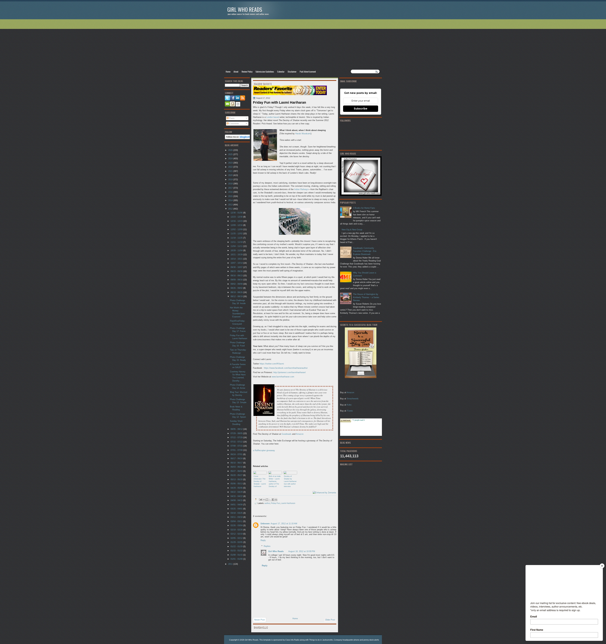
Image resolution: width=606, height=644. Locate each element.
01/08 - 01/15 (237, 555)
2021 (230, 171)
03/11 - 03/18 (237, 517)
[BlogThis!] (267, 499)
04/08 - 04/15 (237, 500)
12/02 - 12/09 (237, 229)
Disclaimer (292, 71)
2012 (230, 209)
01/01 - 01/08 (237, 559)
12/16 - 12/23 (237, 221)
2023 (230, 163)
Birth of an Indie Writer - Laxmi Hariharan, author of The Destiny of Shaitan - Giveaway (275, 481)
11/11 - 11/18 (237, 242)
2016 (230, 192)
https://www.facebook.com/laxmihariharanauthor (286, 368)
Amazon (350, 392)
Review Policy (247, 71)
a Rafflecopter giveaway (264, 450)
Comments (234, 123)
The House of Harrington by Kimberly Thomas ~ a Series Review (366, 297)
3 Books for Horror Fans (364, 208)
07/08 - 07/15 (237, 446)
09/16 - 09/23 (237, 275)
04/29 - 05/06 (237, 488)
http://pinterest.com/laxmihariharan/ (289, 372)
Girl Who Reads (244, 9)
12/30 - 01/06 (237, 213)
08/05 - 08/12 (237, 429)
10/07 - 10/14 (237, 263)
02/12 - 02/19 (237, 534)
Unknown (265, 523)
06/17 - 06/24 (237, 458)
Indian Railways (301, 189)
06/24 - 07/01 (237, 454)
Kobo (349, 405)
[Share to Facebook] (273, 499)
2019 (230, 179)
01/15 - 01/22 (237, 550)
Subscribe (360, 108)
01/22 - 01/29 (237, 546)
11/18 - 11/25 (237, 238)
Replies (267, 546)
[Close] (602, 565)
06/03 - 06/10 (237, 467)
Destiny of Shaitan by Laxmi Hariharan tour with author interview (290, 481)
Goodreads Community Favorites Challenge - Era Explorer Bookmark (364, 251)
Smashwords (353, 398)
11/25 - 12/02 (237, 233)
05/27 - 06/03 (237, 471)
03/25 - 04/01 (237, 509)
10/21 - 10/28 (237, 254)
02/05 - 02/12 (237, 538)
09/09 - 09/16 (237, 279)
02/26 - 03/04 (237, 525)
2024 (230, 158)
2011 (230, 564)
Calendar (281, 71)
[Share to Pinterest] (276, 499)
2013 (230, 204)
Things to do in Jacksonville (321, 640)
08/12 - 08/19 (237, 296)
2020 (230, 175)
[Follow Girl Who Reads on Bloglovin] (238, 138)
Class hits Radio (292, 640)
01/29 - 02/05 (237, 542)
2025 (230, 154)
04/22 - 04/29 (237, 492)
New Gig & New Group (352, 229)
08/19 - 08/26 (237, 292)
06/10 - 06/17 (237, 463)
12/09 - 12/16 (237, 225)
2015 (230, 196)
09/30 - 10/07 (237, 267)
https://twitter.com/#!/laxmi (272, 364)
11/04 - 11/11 (237, 246)
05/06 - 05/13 (237, 483)
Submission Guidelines (264, 71)
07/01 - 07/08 (237, 450)
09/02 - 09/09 (237, 284)
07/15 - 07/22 (237, 442)
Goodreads (286, 434)
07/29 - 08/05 (237, 433)
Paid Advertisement (308, 71)
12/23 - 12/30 (237, 217)
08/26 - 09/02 (237, 288)
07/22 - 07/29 (237, 437)
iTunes (350, 411)
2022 (230, 167)
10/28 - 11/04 (237, 250)
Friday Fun (275, 503)
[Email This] (264, 499)
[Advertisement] (303, 44)
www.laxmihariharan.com (283, 376)
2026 (230, 150)
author (267, 503)
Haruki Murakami (303, 133)
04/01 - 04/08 (237, 504)
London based (272, 117)
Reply (263, 540)
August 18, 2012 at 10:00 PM (301, 551)
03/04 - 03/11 (237, 521)
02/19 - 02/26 (237, 530)
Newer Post (259, 620)
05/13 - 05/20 (237, 479)
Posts (232, 118)
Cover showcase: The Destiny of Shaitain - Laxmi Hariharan (260, 481)
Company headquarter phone (346, 640)
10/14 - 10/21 (237, 259)
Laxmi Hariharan (288, 503)
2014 (230, 200)
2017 (230, 188)
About (236, 71)
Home (228, 71)
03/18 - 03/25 (237, 513)
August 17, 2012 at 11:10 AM (284, 523)
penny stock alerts (371, 640)
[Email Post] (260, 499)
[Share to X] (270, 499)
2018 (230, 183)
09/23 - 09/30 (237, 271)
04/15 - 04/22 (237, 496)
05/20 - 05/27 (237, 475)
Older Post (330, 620)
